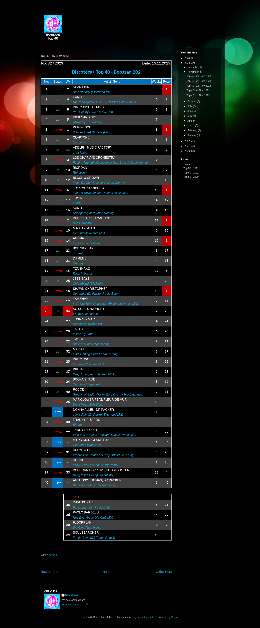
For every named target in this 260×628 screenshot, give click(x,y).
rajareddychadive (146, 617)
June (190, 111)
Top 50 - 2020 (191, 176)
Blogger (175, 617)
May (190, 116)
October (192, 101)
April (190, 120)
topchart (53, 554)
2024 (187, 58)
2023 (187, 62)
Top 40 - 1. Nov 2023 (198, 95)
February (192, 130)
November (193, 71)
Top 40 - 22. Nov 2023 (199, 81)
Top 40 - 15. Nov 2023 (199, 85)
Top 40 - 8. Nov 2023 (198, 90)
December (193, 67)
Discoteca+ (71, 595)
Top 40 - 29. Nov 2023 (199, 76)
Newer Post (49, 572)
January (192, 135)
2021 (187, 146)
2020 (187, 151)
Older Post (164, 572)
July (190, 106)
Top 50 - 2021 (191, 172)
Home (107, 572)
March (191, 125)
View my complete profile (75, 604)
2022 (187, 141)
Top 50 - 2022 (191, 168)
